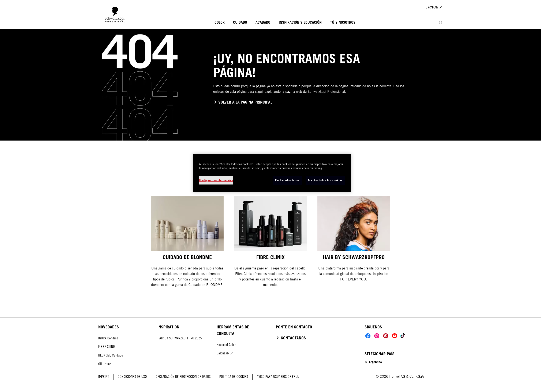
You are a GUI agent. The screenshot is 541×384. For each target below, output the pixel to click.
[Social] (368, 335)
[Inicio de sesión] (440, 22)
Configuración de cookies (216, 180)
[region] (272, 173)
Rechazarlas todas (287, 180)
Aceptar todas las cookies (325, 180)
